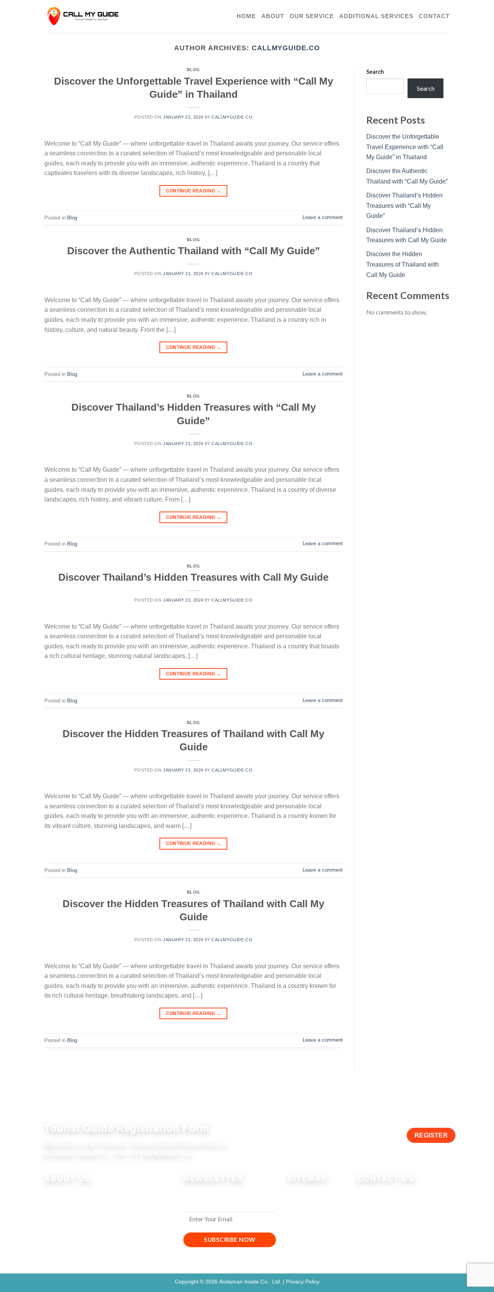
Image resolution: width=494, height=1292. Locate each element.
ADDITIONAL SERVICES (376, 16)
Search (375, 71)
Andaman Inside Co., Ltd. (251, 1281)
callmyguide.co (286, 48)
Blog (193, 69)
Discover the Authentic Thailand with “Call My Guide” (193, 250)
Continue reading (194, 191)
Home (295, 1193)
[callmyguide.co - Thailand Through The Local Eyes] (83, 15)
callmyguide (388, 1233)
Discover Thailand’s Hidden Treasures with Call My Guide (193, 577)
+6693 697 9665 (392, 1193)
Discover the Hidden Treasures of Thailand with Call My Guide (402, 264)
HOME (246, 16)
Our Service (304, 1213)
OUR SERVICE (311, 16)
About (296, 1203)
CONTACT (434, 16)
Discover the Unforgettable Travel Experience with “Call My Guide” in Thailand (404, 146)
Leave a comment (323, 217)
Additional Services (314, 1223)
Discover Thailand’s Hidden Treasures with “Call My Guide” (404, 205)
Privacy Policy (303, 1281)
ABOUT (272, 16)
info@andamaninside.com (407, 1213)
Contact (298, 1232)
